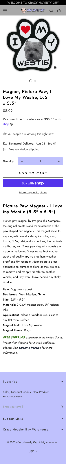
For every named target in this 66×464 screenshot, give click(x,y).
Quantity (8, 161)
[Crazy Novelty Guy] (33, 10)
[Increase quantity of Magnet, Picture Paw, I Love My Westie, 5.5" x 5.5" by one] (58, 161)
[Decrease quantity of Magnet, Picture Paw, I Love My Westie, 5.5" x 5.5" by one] (22, 161)
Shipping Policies (30, 348)
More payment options (33, 192)
